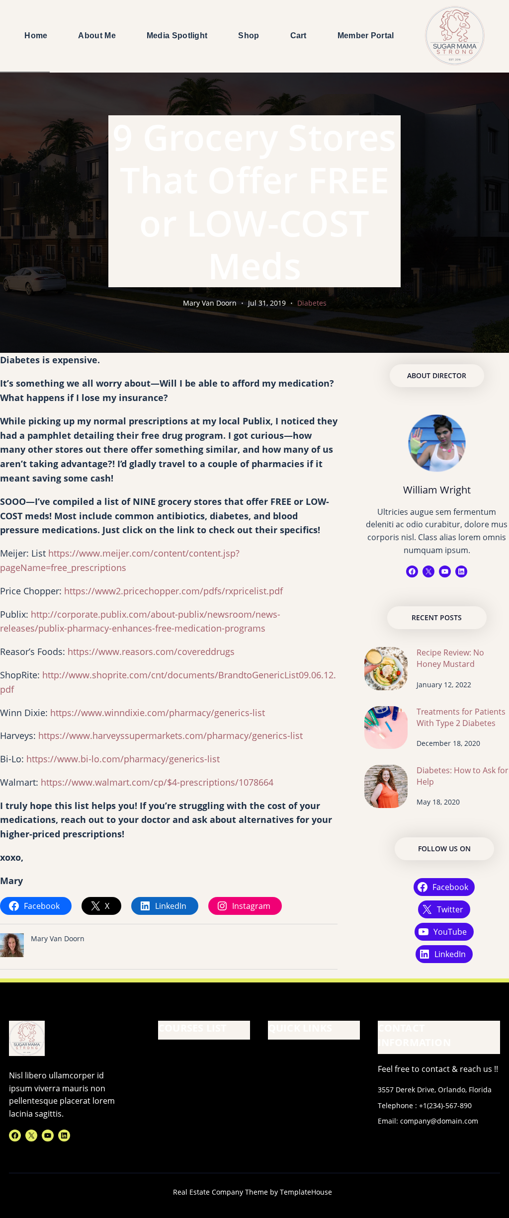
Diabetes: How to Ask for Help (463, 776)
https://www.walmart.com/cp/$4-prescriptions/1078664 (157, 782)
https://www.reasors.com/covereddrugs (151, 651)
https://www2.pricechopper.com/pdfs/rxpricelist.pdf (173, 591)
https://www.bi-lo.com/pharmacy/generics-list (123, 759)
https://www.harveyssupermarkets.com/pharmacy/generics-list (170, 735)
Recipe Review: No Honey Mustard (450, 658)
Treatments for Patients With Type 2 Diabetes (461, 717)
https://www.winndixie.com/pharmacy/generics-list (157, 713)
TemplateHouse (306, 1192)
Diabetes (312, 303)
